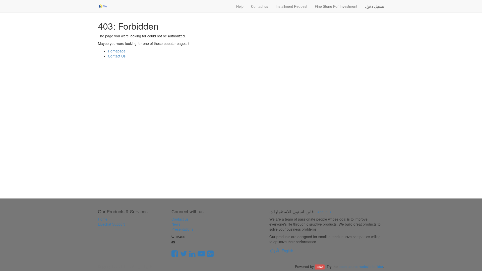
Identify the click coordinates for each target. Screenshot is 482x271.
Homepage (117, 50)
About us (324, 212)
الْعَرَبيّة (274, 250)
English (287, 250)
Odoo (320, 267)
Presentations (182, 229)
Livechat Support (111, 224)
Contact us (180, 219)
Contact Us (117, 55)
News (175, 224)
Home (102, 219)
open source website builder (361, 266)
